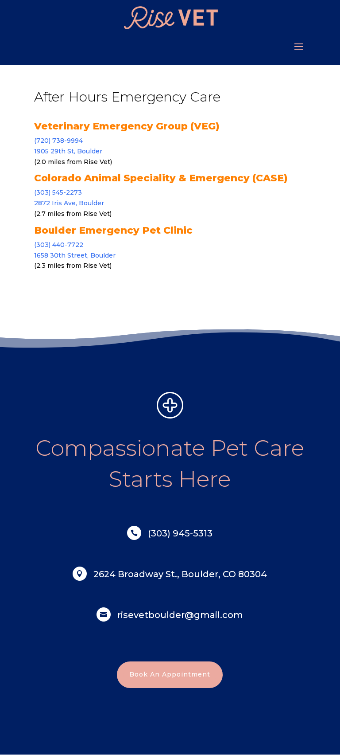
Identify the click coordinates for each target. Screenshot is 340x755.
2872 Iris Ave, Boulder (69, 203)
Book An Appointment (169, 674)
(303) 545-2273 (58, 192)
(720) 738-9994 (58, 141)
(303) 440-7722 (58, 245)
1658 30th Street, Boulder (75, 255)
